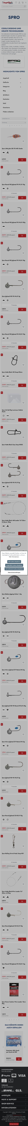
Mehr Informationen (14, 557)
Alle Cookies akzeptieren (14, 561)
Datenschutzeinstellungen (14, 572)
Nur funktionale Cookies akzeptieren (14, 569)
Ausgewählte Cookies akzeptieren (14, 565)
